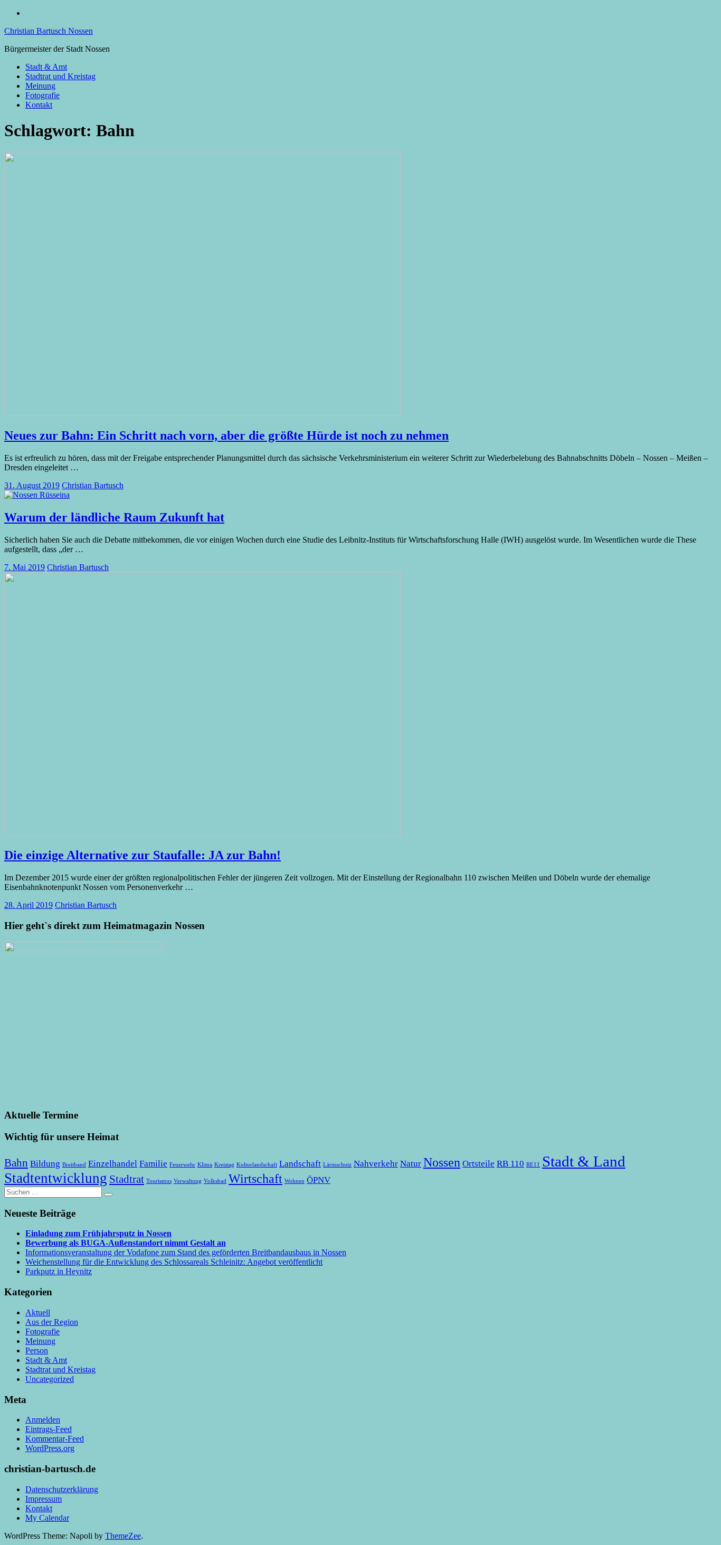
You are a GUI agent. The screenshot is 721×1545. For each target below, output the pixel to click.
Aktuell (37, 1312)
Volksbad (215, 1181)
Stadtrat (126, 1179)
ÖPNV (318, 1180)
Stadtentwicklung (55, 1178)
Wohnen (294, 1181)
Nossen (441, 1162)
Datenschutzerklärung (61, 1489)
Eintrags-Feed (48, 1429)
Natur (410, 1164)
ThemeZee (123, 1535)
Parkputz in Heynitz (58, 1271)
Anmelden (42, 1419)
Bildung (45, 1164)
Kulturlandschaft (256, 1165)
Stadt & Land (583, 1161)
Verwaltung (188, 1181)
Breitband (74, 1165)
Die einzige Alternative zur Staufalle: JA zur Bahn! (142, 855)
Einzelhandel (112, 1164)
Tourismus (159, 1181)
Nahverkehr (376, 1164)
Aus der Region (51, 1321)
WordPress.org (49, 1448)
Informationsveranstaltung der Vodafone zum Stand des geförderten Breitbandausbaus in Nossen (185, 1252)
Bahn (16, 1163)
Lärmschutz (337, 1165)
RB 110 (510, 1164)
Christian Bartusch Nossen (48, 30)
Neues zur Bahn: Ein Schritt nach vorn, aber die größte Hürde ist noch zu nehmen (226, 435)
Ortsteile (478, 1164)
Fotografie (42, 95)
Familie (153, 1164)
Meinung (40, 85)
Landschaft (300, 1164)
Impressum (43, 1498)
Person (36, 1350)
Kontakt (38, 104)
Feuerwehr (182, 1165)
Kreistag (224, 1165)
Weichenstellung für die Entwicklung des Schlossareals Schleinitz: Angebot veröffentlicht (173, 1261)
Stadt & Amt (46, 66)
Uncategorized (49, 1379)
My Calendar (47, 1517)
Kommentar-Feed (54, 1438)
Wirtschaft (255, 1178)
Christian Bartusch (93, 485)
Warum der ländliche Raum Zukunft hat (114, 517)
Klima (204, 1165)
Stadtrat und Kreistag (60, 76)
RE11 (533, 1165)
